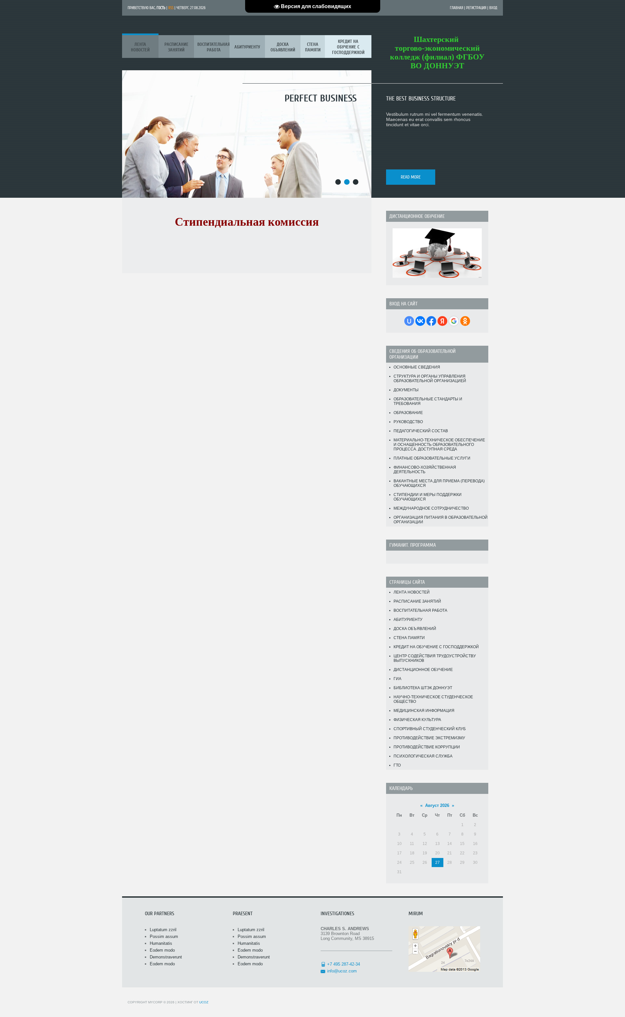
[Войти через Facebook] (431, 321)
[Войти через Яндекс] (442, 321)
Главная (456, 8)
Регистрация (476, 8)
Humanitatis (161, 943)
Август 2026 (437, 805)
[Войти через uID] (409, 321)
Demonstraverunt (166, 957)
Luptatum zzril (163, 929)
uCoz (203, 1002)
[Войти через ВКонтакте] (420, 321)
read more (411, 177)
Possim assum (164, 936)
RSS (171, 8)
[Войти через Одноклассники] (465, 321)
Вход (493, 8)
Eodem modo (162, 950)
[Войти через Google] (454, 321)
